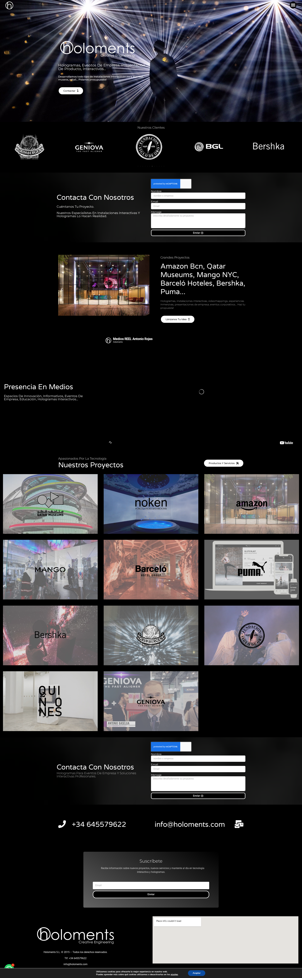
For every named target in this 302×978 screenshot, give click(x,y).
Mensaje (156, 212)
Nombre (156, 191)
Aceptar (197, 973)
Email (154, 201)
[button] (293, 5)
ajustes (174, 974)
